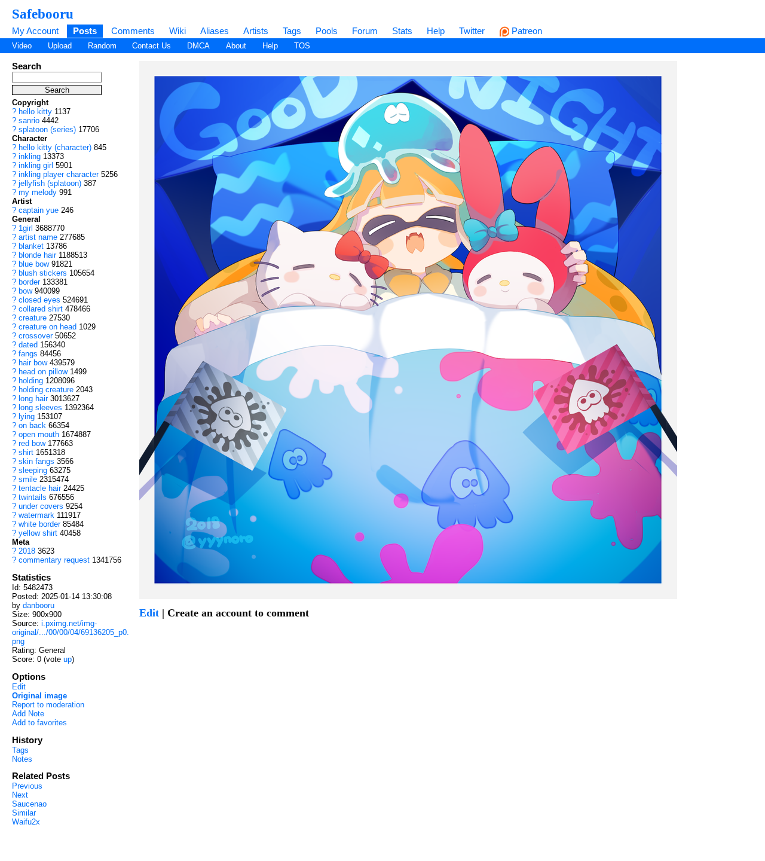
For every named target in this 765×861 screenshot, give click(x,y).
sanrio (29, 120)
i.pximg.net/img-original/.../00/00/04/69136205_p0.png (70, 632)
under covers (41, 506)
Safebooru (43, 14)
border (29, 281)
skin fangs (36, 461)
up (67, 659)
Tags (292, 31)
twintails (33, 497)
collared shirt (41, 308)
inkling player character (59, 174)
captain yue (39, 210)
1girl (26, 228)
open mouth (39, 434)
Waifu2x (26, 821)
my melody (38, 192)
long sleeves (40, 407)
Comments (133, 31)
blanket (31, 246)
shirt (26, 452)
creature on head (47, 326)
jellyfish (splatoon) (50, 183)
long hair (33, 398)
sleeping (33, 470)
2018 (27, 550)
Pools (327, 31)
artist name (38, 237)
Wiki (177, 31)
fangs (28, 353)
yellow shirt (38, 533)
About (236, 45)
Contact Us (151, 45)
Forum (365, 31)
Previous (27, 785)
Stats (402, 31)
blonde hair (37, 255)
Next (20, 794)
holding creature (46, 389)
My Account (35, 31)
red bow (32, 443)
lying (27, 416)
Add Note (28, 713)
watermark (36, 515)
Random (102, 45)
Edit (19, 686)
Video (22, 45)
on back (32, 425)
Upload (60, 45)
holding (31, 380)
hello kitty (35, 111)
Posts (85, 31)
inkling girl (36, 165)
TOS (302, 45)
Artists (255, 31)
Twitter (472, 31)
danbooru (38, 605)
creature (33, 317)
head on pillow (43, 371)
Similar (24, 812)
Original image (39, 695)
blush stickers (43, 272)
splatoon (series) (47, 129)
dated (28, 344)
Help (436, 31)
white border (39, 524)
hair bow (33, 362)
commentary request (54, 559)
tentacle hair (40, 488)
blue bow (34, 263)
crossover (36, 335)
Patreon (525, 31)
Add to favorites (39, 722)
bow (25, 290)
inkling (30, 156)
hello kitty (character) (55, 147)
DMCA (198, 45)
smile (28, 479)
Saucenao (29, 803)
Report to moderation (48, 704)
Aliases (214, 31)
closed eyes (39, 299)
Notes (22, 759)
